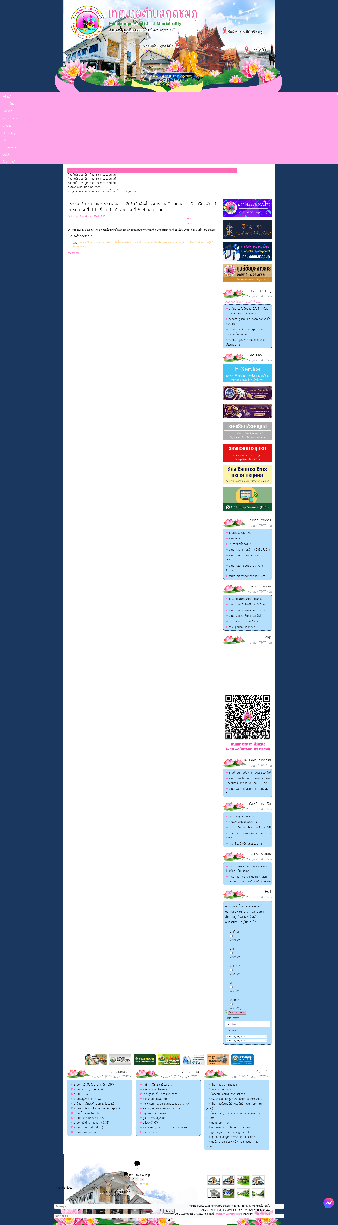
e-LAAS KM (150, 1123)
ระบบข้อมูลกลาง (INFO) (87, 1099)
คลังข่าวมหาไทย (220, 1123)
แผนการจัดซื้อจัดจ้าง (240, 533)
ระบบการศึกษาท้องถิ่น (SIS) (89, 1118)
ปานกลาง (235, 966)
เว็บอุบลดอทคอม (261, 1213)
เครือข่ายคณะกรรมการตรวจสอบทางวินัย (165, 1127)
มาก (232, 949)
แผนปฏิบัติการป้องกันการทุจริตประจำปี (250, 773)
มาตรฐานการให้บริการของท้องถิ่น (161, 1094)
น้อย (232, 983)
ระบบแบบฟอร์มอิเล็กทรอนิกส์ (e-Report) (97, 1108)
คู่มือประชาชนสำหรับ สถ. (156, 1089)
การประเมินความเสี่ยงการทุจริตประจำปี (250, 827)
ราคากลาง (234, 538)
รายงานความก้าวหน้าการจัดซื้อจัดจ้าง (249, 550)
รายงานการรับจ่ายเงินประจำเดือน (247, 604)
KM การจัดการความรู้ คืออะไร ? (245, 301)
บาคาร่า (165, 1158)
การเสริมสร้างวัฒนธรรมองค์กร (246, 844)
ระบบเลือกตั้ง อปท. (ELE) (88, 1127)
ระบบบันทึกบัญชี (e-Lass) (88, 1089)
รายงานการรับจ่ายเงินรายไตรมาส (247, 610)
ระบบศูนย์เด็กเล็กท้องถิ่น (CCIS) (91, 1123)
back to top (73, 253)
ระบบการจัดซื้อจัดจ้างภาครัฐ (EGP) (94, 1085)
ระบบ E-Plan (82, 1094)
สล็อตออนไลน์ (141, 1158)
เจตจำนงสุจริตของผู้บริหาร (243, 816)
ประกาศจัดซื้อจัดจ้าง (240, 544)
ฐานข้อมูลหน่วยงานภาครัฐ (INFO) (230, 1132)
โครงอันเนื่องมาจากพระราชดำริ (228, 1094)
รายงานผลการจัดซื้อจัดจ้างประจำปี (248, 576)
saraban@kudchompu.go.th (228, 1213)
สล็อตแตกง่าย (154, 1158)
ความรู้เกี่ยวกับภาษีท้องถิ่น (243, 627)
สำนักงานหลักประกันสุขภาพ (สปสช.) (94, 1104)
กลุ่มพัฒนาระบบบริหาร (155, 1113)
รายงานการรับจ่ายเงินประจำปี (245, 616)
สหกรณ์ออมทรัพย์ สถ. (155, 1099)
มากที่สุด (234, 932)
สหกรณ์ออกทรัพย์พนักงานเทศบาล (161, 1108)
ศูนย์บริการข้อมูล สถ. (154, 1118)
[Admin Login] (137, 1169)
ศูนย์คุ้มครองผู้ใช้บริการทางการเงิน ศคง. (233, 1137)
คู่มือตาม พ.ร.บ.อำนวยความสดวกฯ (230, 1127)
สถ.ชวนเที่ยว (150, 1132)
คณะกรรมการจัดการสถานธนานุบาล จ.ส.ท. (166, 1104)
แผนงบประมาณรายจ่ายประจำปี (245, 599)
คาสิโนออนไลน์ (177, 1158)
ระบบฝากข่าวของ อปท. (87, 1132)
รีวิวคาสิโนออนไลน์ (194, 1158)
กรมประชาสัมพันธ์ (221, 1089)
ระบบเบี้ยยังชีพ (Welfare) (88, 1113)
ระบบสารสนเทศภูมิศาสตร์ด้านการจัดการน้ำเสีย (236, 1099)
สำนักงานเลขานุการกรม (224, 1085)
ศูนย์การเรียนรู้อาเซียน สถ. (157, 1085)
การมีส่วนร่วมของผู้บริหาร (243, 822)
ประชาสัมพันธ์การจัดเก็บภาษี (244, 621)
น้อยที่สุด (234, 1000)
